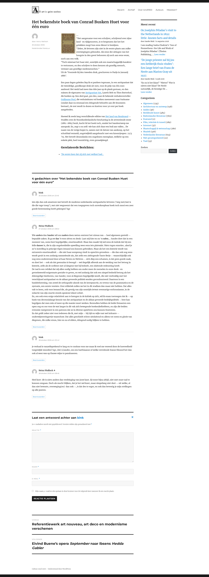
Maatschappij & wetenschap (156, 128)
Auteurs (159, 10)
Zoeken (144, 147)
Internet (147, 125)
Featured (147, 119)
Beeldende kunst (151, 113)
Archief (131, 10)
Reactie (36, 430)
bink (80, 417)
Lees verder (159, 54)
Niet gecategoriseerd (153, 138)
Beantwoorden (39, 216)
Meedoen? (172, 10)
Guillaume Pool (68, 99)
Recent (120, 10)
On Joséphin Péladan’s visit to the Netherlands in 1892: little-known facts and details (158, 34)
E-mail (36, 479)
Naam (35, 467)
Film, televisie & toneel (154, 122)
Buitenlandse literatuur (154, 116)
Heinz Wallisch (42, 41)
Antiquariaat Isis (93, 92)
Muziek (146, 131)
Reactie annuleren (132, 418)
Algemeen (148, 103)
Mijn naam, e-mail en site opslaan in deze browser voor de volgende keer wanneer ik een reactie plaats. (74, 491)
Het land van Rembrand (116, 116)
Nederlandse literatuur (41, 48)
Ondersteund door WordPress (59, 569)
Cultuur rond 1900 (39, 569)
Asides (146, 110)
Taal (145, 141)
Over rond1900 (145, 10)
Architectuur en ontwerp (155, 106)
